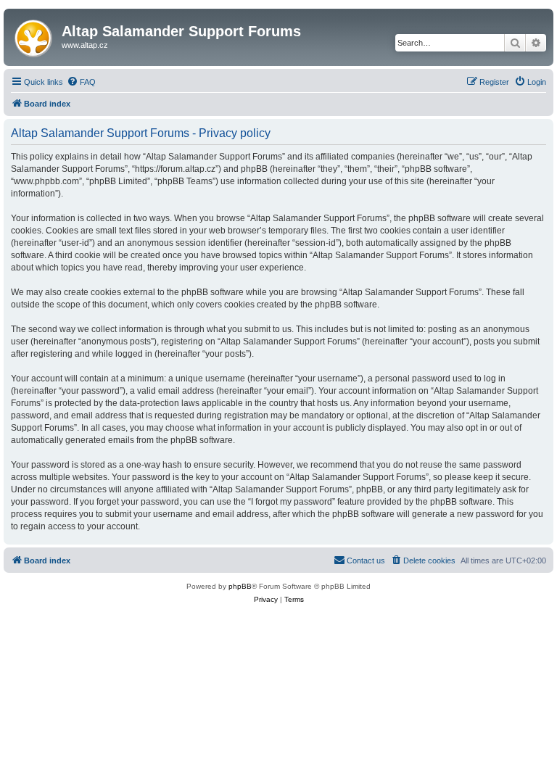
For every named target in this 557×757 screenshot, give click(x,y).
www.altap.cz (85, 45)
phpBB (240, 586)
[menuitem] (81, 82)
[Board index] (34, 35)
